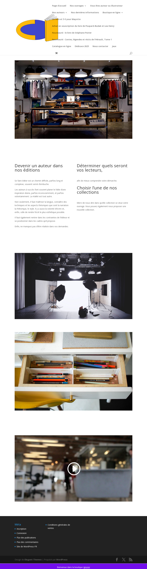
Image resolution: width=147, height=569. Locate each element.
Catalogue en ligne (61, 46)
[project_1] (73, 138)
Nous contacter (100, 46)
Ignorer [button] (86, 567)
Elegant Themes (33, 559)
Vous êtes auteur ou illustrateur (106, 6)
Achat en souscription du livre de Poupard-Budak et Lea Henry (83, 26)
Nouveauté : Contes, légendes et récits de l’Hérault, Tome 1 (82, 40)
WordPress (61, 559)
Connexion (22, 533)
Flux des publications (26, 537)
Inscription (21, 528)
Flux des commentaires (27, 542)
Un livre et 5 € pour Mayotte (66, 19)
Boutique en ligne (111, 13)
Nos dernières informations (85, 13)
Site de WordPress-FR (27, 546)
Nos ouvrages (77, 6)
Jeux (114, 46)
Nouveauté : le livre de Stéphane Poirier (72, 33)
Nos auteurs (58, 13)
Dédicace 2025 (82, 46)
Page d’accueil (59, 6)
